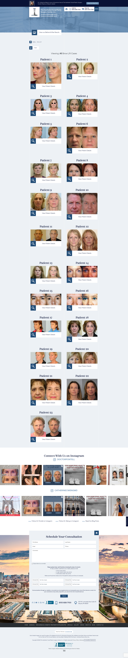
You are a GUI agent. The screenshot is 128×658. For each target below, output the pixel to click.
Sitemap (82, 640)
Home (26, 625)
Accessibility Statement (89, 640)
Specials (70, 625)
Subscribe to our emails (39, 563)
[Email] (66, 9)
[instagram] (34, 603)
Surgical (32, 625)
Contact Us (99, 625)
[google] (41, 603)
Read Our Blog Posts (92, 521)
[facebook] (32, 603)
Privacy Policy (76, 640)
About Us (88, 625)
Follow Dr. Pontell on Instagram (42, 521)
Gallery (34, 42)
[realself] (43, 603)
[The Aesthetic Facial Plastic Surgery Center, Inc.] (49, 603)
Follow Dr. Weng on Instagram (69, 521)
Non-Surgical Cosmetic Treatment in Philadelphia (51, 625)
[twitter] (38, 603)
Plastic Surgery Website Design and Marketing (59, 648)
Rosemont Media (76, 648)
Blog (93, 625)
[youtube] (36, 603)
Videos (82, 625)
